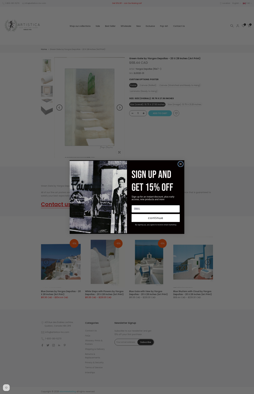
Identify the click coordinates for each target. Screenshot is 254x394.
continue (155, 218)
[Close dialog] (180, 164)
